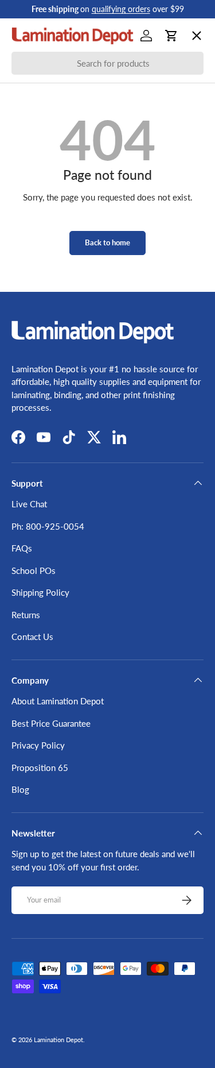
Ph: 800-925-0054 (47, 526)
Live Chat (29, 504)
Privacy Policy (38, 745)
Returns (25, 615)
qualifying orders (121, 9)
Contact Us (32, 636)
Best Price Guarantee (51, 723)
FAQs (21, 548)
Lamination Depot (58, 1039)
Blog (20, 789)
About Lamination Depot (57, 701)
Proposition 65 (39, 767)
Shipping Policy (40, 592)
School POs (43, 365)
